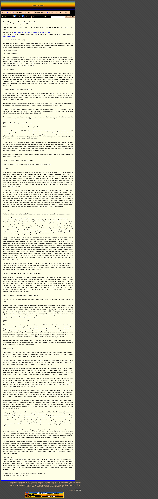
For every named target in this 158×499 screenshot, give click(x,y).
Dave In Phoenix (78, 490)
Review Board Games (40, 12)
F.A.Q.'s (60, 12)
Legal (10, 12)
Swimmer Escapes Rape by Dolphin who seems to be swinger (31, 32)
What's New (52, 12)
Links (66, 12)
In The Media (18, 12)
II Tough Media (78, 488)
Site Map (28, 17)
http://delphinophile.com (10, 36)
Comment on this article (39, 17)
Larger (11, 17)
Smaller (19, 17)
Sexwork (4, 12)
